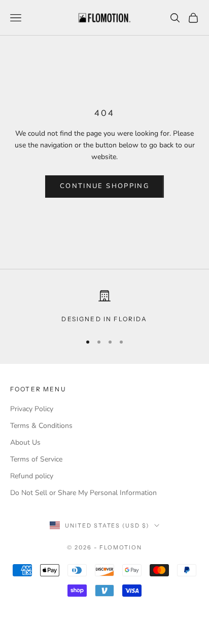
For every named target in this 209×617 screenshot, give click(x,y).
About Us (25, 442)
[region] (104, 307)
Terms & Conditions (41, 425)
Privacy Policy (31, 409)
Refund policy (31, 476)
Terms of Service (36, 459)
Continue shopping (104, 186)
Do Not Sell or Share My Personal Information (83, 493)
